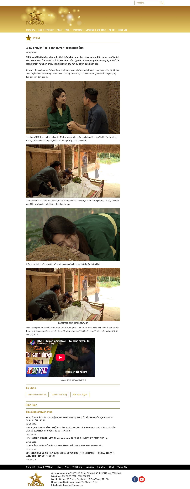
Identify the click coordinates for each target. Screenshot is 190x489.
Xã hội (111, 29)
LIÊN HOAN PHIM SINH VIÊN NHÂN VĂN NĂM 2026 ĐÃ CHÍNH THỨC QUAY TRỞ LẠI (67, 438)
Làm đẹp (90, 29)
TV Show (49, 29)
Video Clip (122, 29)
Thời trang (77, 29)
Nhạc (59, 29)
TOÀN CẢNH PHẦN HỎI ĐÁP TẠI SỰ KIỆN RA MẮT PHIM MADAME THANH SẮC (64, 445)
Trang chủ (30, 29)
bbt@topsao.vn (76, 485)
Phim (67, 29)
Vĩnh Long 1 (46, 73)
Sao (40, 29)
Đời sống (101, 29)
